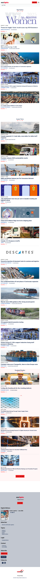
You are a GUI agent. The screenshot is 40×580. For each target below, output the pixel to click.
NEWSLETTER (4, 553)
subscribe (34, 2)
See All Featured (20, 476)
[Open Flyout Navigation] (38, 2)
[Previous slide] (2, 379)
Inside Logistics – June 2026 (16, 510)
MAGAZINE (3, 556)
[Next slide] (38, 379)
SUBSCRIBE (20, 503)
